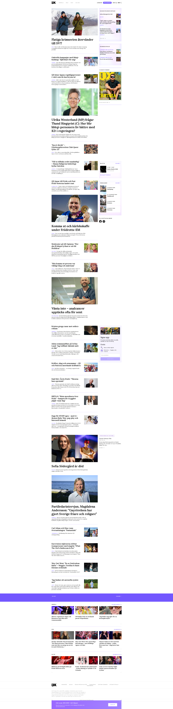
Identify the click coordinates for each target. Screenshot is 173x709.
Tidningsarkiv (92, 684)
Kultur (101, 16)
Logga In (99, 2)
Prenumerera (107, 2)
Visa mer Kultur (116, 654)
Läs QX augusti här (103, 102)
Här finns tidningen (102, 684)
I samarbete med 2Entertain (106, 49)
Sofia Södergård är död (106, 14)
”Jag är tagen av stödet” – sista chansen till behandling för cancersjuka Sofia (107, 22)
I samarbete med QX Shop (106, 57)
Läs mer (101, 447)
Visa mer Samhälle (116, 604)
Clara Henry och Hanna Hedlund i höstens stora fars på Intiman (107, 53)
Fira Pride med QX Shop (106, 59)
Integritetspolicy (114, 684)
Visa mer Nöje (117, 629)
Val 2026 (77, 2)
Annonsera (64, 684)
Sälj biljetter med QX (105, 174)
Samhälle (61, 2)
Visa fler (102, 38)
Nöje (67, 2)
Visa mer (117, 163)
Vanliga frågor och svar (81, 684)
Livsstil (102, 25)
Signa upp (112, 704)
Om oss (71, 684)
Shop (72, 2)
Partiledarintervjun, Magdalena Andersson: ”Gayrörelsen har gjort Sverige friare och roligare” (107, 31)
